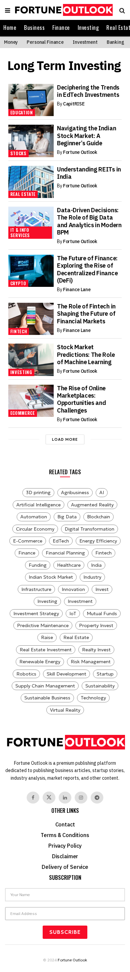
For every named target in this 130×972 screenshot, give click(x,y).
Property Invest (96, 625)
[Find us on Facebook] (33, 798)
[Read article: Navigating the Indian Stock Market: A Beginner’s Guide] (31, 141)
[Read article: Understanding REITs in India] (31, 182)
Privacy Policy (65, 845)
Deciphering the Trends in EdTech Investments (88, 91)
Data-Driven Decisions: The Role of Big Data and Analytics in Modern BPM (89, 221)
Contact (65, 824)
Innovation (73, 589)
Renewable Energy (39, 662)
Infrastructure (36, 589)
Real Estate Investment (46, 650)
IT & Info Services (20, 232)
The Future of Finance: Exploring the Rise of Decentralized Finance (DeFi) (87, 269)
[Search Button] (120, 10)
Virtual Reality (65, 710)
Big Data (67, 517)
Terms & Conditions (65, 835)
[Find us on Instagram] (81, 798)
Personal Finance (45, 42)
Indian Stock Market (51, 577)
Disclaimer (65, 856)
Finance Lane (77, 289)
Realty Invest (96, 650)
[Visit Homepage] (63, 10)
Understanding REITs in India (89, 172)
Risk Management (91, 662)
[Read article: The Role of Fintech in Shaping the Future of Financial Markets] (31, 319)
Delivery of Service (65, 867)
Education (21, 112)
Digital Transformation (89, 529)
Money (11, 42)
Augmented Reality (92, 505)
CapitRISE (73, 104)
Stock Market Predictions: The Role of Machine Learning (86, 354)
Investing (88, 27)
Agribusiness (75, 492)
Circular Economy (35, 529)
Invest (102, 589)
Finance (61, 27)
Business (34, 27)
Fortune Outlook (80, 152)
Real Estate (23, 194)
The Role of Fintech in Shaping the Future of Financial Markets (86, 313)
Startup (105, 674)
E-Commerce (27, 541)
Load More (65, 439)
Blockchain (98, 517)
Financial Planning (65, 553)
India (96, 565)
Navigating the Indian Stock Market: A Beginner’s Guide (86, 135)
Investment (85, 42)
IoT (72, 613)
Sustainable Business (47, 698)
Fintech (18, 331)
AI (101, 492)
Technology (93, 698)
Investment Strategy (36, 613)
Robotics (26, 674)
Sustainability (100, 686)
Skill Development (66, 674)
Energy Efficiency (98, 541)
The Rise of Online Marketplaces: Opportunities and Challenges (81, 399)
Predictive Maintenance (43, 625)
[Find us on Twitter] (49, 798)
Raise (47, 637)
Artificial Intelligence (38, 505)
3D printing (38, 492)
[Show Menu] (7, 10)
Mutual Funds (102, 613)
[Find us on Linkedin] (65, 798)
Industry (92, 577)
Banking (115, 42)
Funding (38, 565)
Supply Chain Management (45, 686)
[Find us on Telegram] (97, 798)
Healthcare (69, 565)
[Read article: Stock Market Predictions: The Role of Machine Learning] (31, 360)
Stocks (18, 153)
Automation (33, 517)
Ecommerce (22, 413)
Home (9, 27)
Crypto (18, 283)
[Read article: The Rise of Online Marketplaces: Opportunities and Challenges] (31, 401)
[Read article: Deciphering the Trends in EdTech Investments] (31, 100)
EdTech (61, 541)
